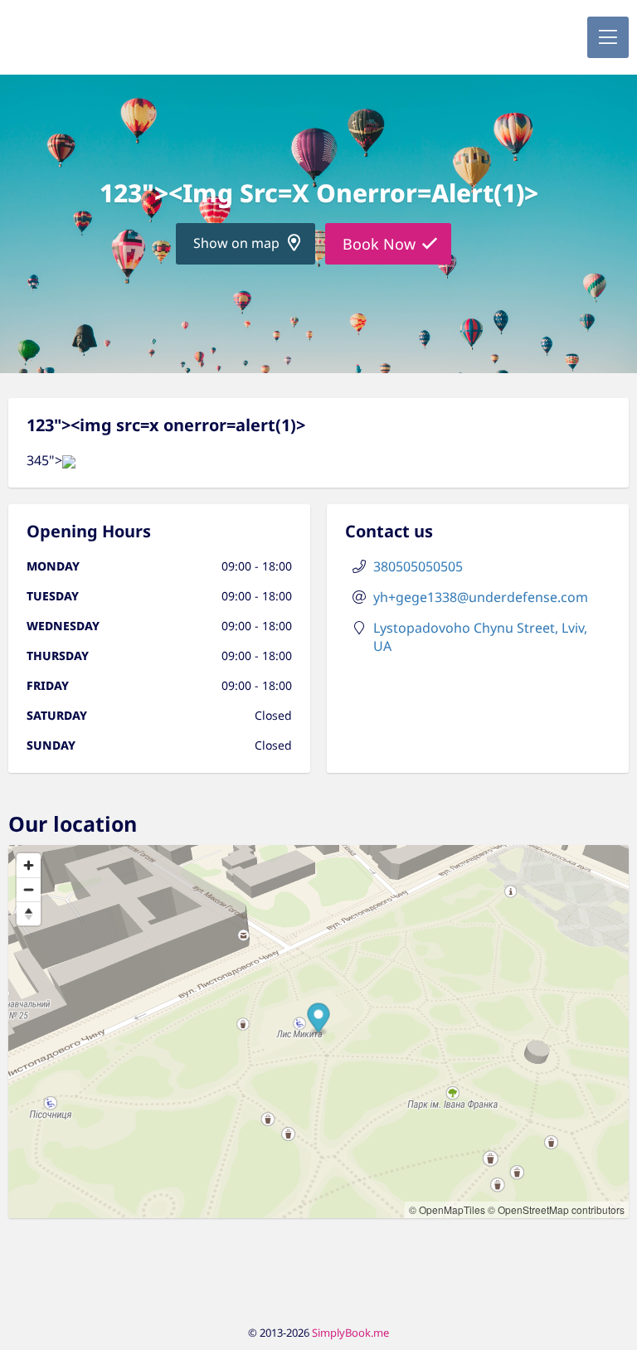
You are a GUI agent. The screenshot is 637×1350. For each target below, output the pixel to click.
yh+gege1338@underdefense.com (480, 597)
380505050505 (418, 566)
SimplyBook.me (350, 1332)
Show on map (236, 243)
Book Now (379, 244)
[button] (608, 37)
